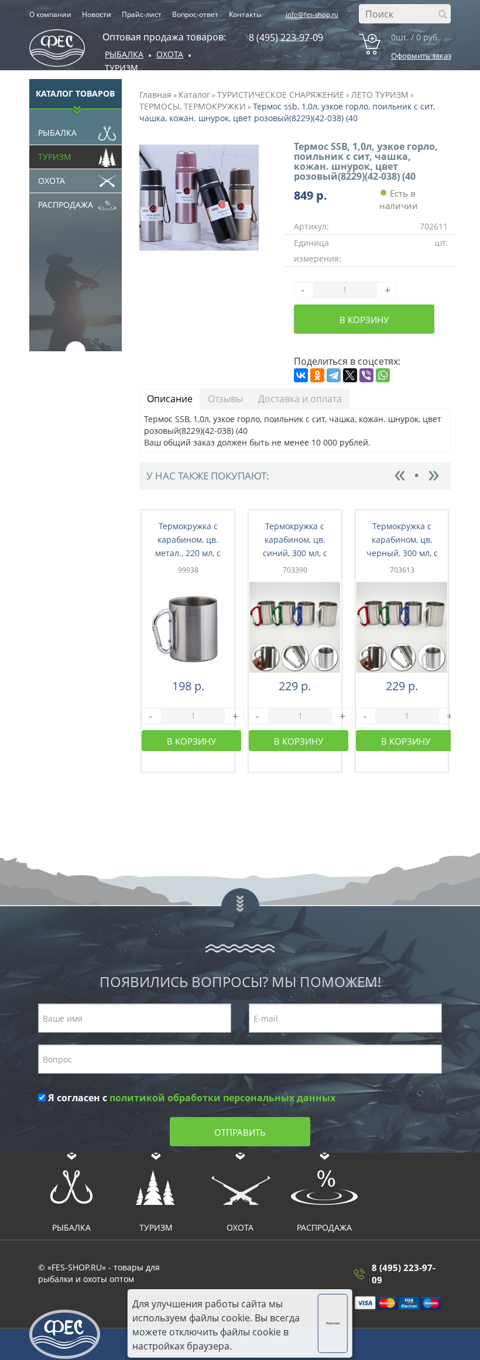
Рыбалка (124, 54)
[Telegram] (334, 375)
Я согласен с (190, 1097)
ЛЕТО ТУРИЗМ (380, 94)
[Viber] (366, 375)
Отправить (240, 1132)
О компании (50, 14)
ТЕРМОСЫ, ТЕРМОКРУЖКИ (192, 106)
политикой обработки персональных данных (222, 1097)
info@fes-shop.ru (312, 14)
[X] (350, 375)
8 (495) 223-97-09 (286, 37)
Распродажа (65, 204)
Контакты (245, 14)
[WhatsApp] (383, 375)
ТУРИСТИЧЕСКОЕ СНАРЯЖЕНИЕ (280, 94)
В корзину (364, 320)
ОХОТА (169, 54)
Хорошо (333, 1323)
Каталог (194, 94)
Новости (96, 14)
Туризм (121, 67)
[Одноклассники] (317, 375)
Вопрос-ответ (195, 14)
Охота (51, 180)
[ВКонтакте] (301, 375)
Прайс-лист (142, 14)
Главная (155, 94)
